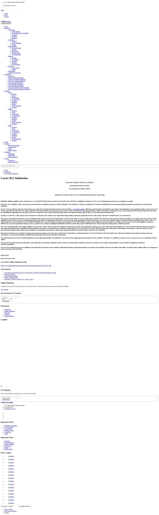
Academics (11, 40)
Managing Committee (10, 425)
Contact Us (11, 160)
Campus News (12, 147)
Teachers (14, 36)
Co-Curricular (16, 99)
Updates (6, 144)
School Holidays (9, 442)
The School (11, 30)
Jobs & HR (11, 155)
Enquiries (7, 152)
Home (6, 26)
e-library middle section (11, 277)
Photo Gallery (8, 449)
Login (6, 13)
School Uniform (9, 444)
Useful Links (15, 68)
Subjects (14, 94)
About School (16, 31)
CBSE (6, 142)
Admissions (7, 74)
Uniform (14, 49)
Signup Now (6, 399)
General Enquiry (13, 157)
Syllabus (14, 41)
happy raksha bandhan (10, 276)
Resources (11, 66)
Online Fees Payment (14, 73)
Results (14, 45)
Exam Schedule (16, 43)
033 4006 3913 (8, 4)
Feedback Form (9, 430)
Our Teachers (8, 429)
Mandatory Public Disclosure (13, 7)
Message (10, 56)
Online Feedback (13, 162)
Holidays (14, 38)
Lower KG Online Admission (16, 79)
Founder (14, 58)
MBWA (16, 506)
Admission (11, 153)
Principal (14, 63)
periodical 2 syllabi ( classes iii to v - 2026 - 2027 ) (19, 279)
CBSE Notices (12, 150)
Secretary (14, 35)
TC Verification (16, 54)
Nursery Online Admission (16, 78)
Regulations (15, 97)
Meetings (14, 102)
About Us (7, 28)
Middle (10, 109)
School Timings (16, 48)
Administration (12, 46)
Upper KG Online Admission (16, 81)
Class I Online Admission (15, 82)
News (6, 15)
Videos (14, 69)
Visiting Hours (16, 53)
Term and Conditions (10, 511)
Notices (6, 17)
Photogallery (11, 71)
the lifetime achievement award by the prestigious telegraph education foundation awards (30, 272)
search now (6, 301)
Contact (6, 158)
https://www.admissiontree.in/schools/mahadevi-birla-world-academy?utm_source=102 (26, 265)
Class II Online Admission (15, 84)
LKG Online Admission (11, 173)
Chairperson (15, 59)
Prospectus (11, 76)
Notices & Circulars (14, 145)
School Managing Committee (20, 33)
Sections (6, 91)
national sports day (9, 274)
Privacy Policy (8, 509)
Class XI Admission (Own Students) (18, 87)
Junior (10, 125)
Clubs (13, 96)
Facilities (14, 101)
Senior (10, 92)
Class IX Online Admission (16, 86)
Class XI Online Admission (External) (19, 89)
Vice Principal (16, 64)
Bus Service (15, 51)
